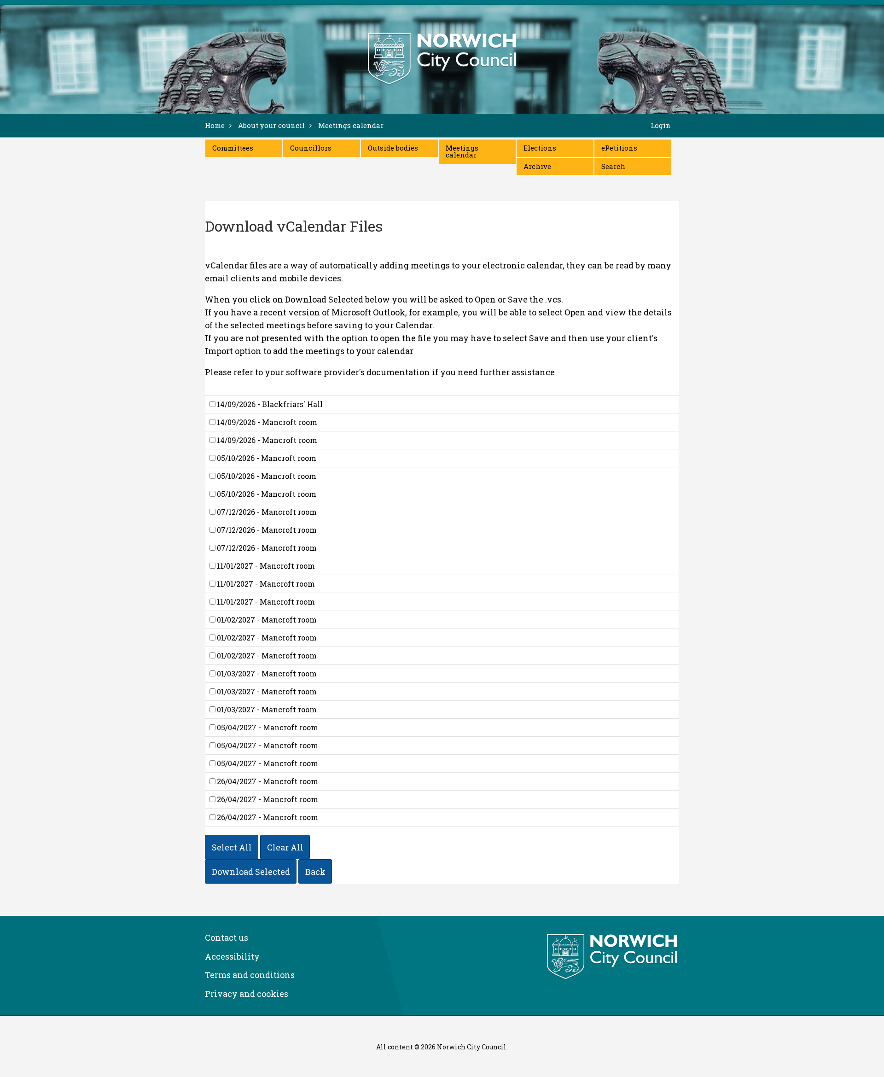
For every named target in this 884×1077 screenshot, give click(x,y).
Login (661, 125)
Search (613, 166)
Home (215, 125)
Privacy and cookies (246, 993)
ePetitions (619, 147)
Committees (232, 147)
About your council (271, 125)
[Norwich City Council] (613, 957)
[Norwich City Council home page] (442, 58)
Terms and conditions (250, 974)
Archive (537, 166)
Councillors (311, 147)
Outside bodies (393, 147)
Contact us (226, 937)
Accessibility (232, 956)
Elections (539, 147)
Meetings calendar (462, 151)
